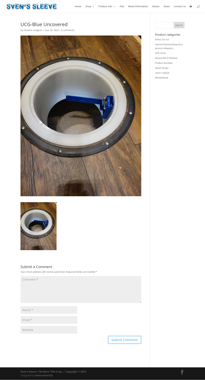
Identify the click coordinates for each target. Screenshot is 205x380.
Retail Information (138, 6)
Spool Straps (161, 67)
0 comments (67, 30)
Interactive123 (44, 375)
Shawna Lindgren (33, 30)
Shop (88, 6)
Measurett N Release (166, 57)
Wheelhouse (161, 77)
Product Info (105, 6)
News (167, 6)
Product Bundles (164, 62)
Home (78, 6)
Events (156, 6)
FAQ (122, 6)
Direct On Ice (162, 39)
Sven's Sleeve (162, 72)
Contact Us (180, 6)
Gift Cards (160, 53)
